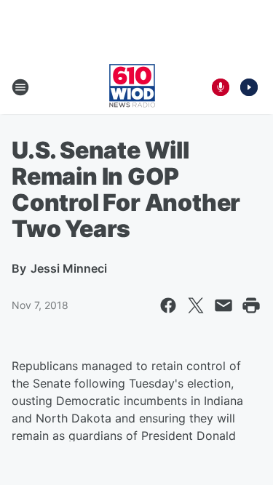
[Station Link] (132, 87)
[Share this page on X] (196, 305)
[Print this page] (251, 305)
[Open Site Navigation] (20, 87)
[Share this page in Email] (223, 305)
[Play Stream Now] (249, 87)
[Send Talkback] (220, 87)
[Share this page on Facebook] (168, 305)
